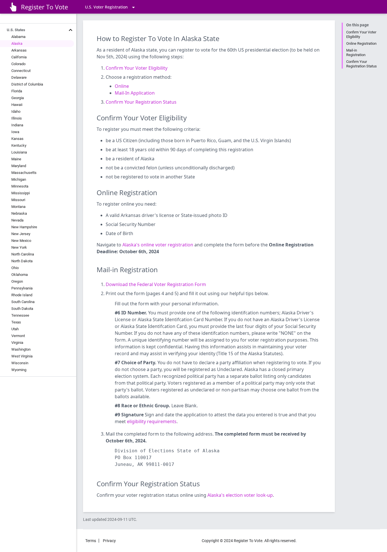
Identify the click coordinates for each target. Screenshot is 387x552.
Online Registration (361, 43)
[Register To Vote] (13, 6)
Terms (90, 540)
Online (122, 86)
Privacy (109, 540)
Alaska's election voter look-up (240, 495)
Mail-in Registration (355, 52)
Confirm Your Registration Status (361, 63)
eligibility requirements (152, 421)
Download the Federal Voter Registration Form (156, 284)
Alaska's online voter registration (157, 245)
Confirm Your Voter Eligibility (136, 68)
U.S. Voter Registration (106, 7)
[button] (33, 30)
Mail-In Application (135, 93)
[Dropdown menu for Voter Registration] (133, 6)
